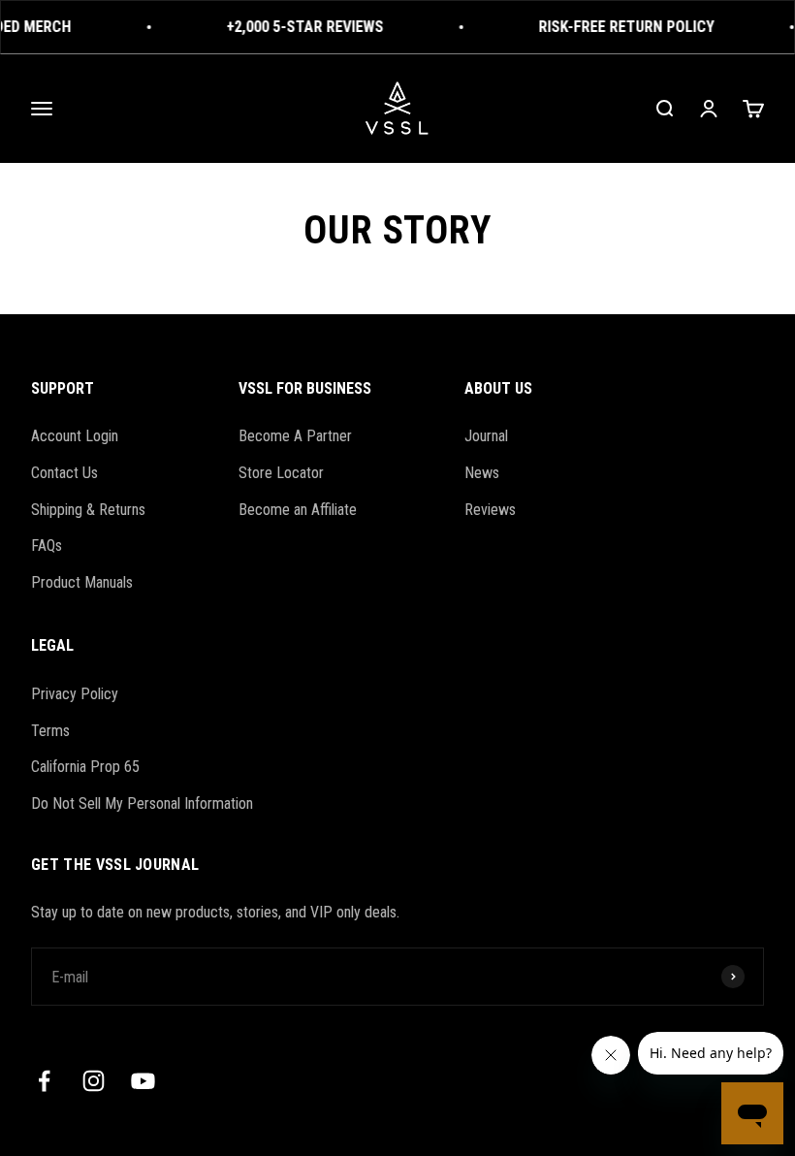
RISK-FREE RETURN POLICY (623, 26)
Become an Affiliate (297, 509)
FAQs (46, 545)
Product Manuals (82, 582)
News (481, 473)
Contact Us (64, 473)
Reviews (490, 509)
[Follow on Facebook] (44, 1081)
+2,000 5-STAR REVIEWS (301, 26)
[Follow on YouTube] (143, 1081)
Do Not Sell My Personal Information (142, 803)
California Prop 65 (85, 766)
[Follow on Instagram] (93, 1081)
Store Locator (281, 473)
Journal (486, 436)
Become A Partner (295, 436)
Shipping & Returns (88, 509)
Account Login (74, 436)
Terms (50, 731)
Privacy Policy (74, 694)
